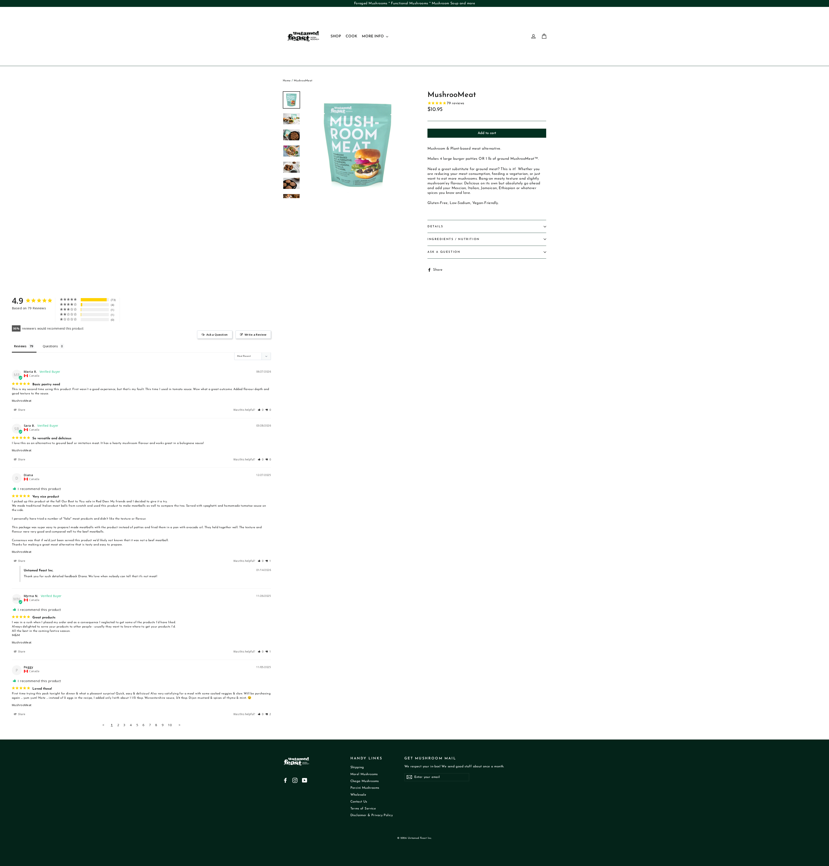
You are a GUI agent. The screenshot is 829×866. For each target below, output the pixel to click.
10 (170, 725)
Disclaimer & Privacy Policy (371, 815)
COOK (351, 36)
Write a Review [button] (255, 335)
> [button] (179, 725)
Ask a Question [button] (217, 335)
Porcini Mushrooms (364, 788)
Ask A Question (443, 252)
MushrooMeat (22, 401)
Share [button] (21, 410)
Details (435, 226)
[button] (260, 410)
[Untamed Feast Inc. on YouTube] (304, 780)
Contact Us (358, 801)
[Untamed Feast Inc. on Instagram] (294, 780)
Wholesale (358, 794)
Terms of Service (363, 808)
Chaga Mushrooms (364, 781)
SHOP (336, 36)
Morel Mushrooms (364, 774)
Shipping (357, 767)
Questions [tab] (50, 346)
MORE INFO (373, 36)
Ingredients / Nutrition (453, 239)
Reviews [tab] (20, 346)
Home (287, 80)
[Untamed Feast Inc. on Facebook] (285, 780)
